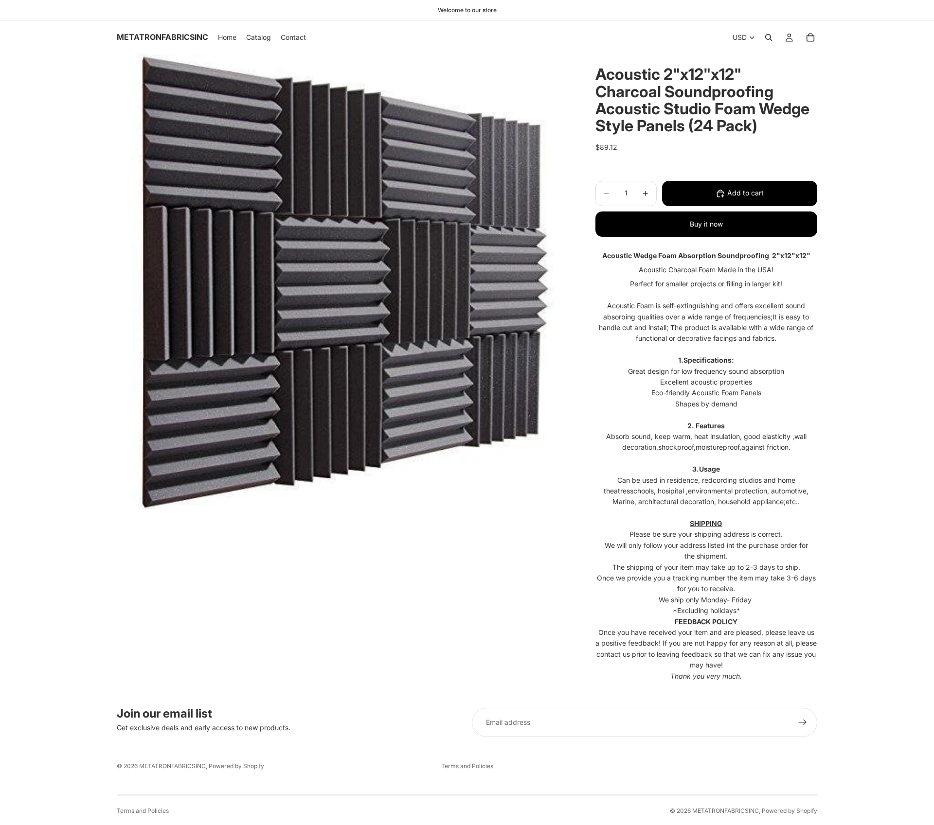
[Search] (768, 37)
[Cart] (810, 37)
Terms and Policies (467, 766)
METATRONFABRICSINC (172, 766)
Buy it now (706, 224)
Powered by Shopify (236, 766)
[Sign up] (802, 722)
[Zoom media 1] (344, 281)
